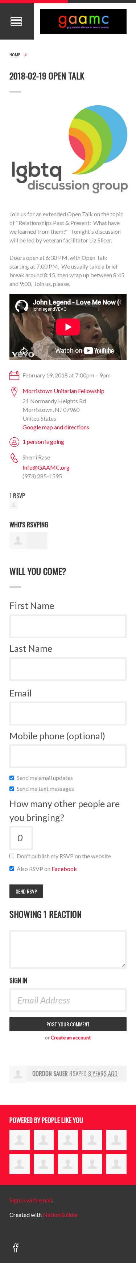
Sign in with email (30, 1200)
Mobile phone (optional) (57, 735)
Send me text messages (47, 788)
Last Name (30, 648)
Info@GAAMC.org (46, 467)
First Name (31, 605)
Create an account (71, 1038)
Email (20, 692)
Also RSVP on (48, 868)
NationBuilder (60, 1214)
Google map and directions (55, 427)
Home (14, 55)
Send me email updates (46, 777)
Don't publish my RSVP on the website (65, 856)
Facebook (64, 868)
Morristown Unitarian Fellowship (63, 390)
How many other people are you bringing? (64, 810)
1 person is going (43, 441)
